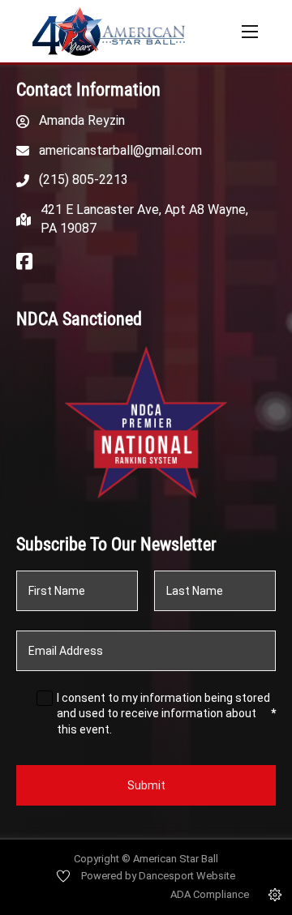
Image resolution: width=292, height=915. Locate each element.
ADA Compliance (209, 894)
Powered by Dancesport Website (158, 876)
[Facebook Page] (24, 263)
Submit (146, 785)
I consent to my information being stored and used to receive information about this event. (166, 713)
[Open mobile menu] (250, 31)
